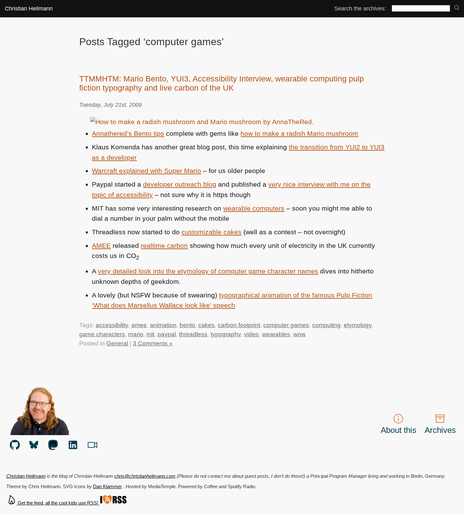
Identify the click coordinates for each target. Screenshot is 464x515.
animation (163, 324)
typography (226, 334)
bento (187, 324)
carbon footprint (239, 324)
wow (299, 334)
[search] (456, 8)
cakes (206, 324)
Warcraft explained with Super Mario (146, 171)
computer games (286, 324)
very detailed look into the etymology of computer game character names (208, 271)
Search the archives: (360, 8)
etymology (358, 324)
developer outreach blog (179, 184)
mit (150, 334)
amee (139, 324)
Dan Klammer (107, 486)
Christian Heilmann (29, 8)
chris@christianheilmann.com (144, 476)
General (117, 343)
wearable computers (253, 208)
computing (326, 324)
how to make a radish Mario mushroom (299, 133)
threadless (193, 334)
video (251, 334)
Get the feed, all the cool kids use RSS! (57, 503)
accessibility (112, 324)
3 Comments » (153, 343)
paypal (167, 334)
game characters (102, 334)
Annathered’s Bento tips (128, 133)
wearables (276, 334)
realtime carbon (164, 245)
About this (398, 430)
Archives (440, 430)
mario (135, 334)
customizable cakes (211, 232)
